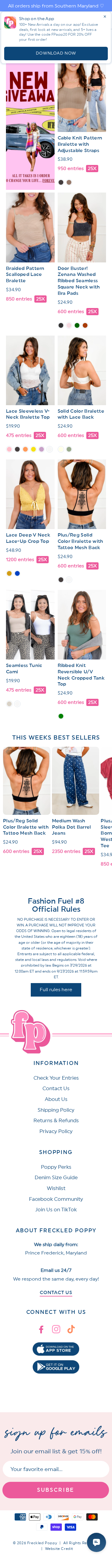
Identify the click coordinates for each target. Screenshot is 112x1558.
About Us (56, 1099)
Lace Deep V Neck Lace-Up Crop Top (28, 538)
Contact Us (56, 1088)
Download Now (56, 53)
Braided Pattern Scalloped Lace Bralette (25, 274)
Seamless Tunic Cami (24, 668)
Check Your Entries (56, 1078)
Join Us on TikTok (56, 1209)
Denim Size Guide (56, 1177)
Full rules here (56, 989)
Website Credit (59, 1549)
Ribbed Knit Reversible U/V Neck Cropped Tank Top (81, 674)
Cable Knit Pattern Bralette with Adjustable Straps (80, 144)
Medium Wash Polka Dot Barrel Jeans (71, 827)
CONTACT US (56, 1292)
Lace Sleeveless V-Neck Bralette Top (28, 414)
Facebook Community (56, 1199)
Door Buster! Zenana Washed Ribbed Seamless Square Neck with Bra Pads (79, 281)
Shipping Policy (56, 1110)
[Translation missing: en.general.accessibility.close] (105, 16)
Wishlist (56, 1188)
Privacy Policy (56, 1131)
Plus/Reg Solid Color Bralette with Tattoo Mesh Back (80, 541)
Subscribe (55, 1490)
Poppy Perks (56, 1167)
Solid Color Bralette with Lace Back (81, 414)
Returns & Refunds (56, 1120)
